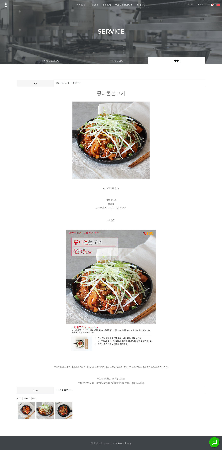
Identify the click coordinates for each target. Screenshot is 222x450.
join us (202, 4)
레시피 (177, 60)
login (189, 4)
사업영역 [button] (93, 4)
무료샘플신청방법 (50, 60)
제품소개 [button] (106, 4)
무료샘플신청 (116, 60)
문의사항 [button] (141, 4)
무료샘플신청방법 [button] (124, 4)
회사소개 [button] (81, 4)
